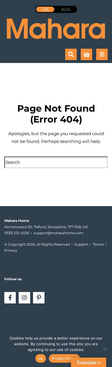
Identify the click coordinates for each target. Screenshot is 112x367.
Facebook (10, 297)
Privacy (10, 250)
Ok (40, 358)
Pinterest (39, 297)
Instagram (24, 297)
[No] (105, 349)
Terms (98, 244)
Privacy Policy (64, 358)
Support (81, 244)
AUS (65, 9)
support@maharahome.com (58, 233)
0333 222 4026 (16, 233)
